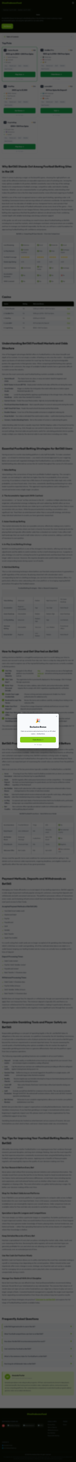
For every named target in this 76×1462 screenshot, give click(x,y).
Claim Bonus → (38, 740)
